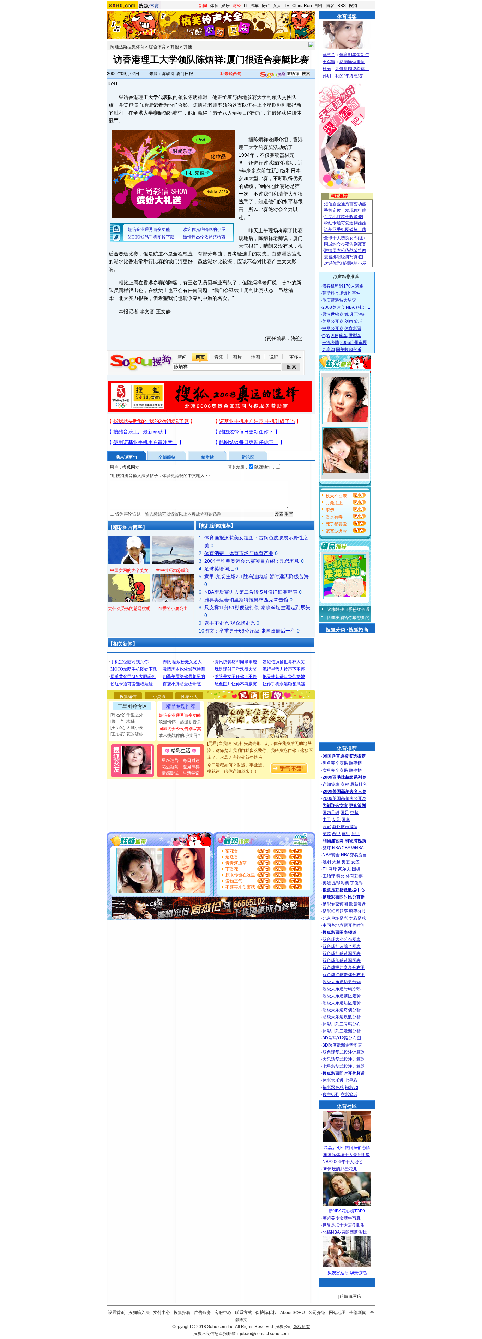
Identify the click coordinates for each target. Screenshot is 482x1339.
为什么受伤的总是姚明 (129, 608)
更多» (295, 357)
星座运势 (170, 760)
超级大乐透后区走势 (342, 1002)
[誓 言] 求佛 (122, 721)
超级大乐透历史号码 (342, 981)
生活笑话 (191, 773)
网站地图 (337, 1312)
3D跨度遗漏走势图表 (342, 1045)
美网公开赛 (332, 321)
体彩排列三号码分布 (342, 1024)
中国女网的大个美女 (129, 570)
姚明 (348, 314)
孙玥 (327, 75)
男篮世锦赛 (332, 314)
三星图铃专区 (132, 706)
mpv (326, 335)
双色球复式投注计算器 (344, 1052)
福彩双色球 (333, 1087)
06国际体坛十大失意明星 (346, 1154)
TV (286, 5)
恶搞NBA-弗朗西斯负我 (345, 1232)
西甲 (336, 833)
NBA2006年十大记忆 (342, 1161)
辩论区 (248, 457)
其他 (174, 46)
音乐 (218, 357)
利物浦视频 (355, 840)
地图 (255, 357)
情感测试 (170, 773)
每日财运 (191, 760)
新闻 (203, 5)
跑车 (343, 335)
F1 (367, 307)
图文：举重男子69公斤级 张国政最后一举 (249, 631)
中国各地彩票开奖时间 (344, 925)
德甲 (346, 833)
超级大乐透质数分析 (342, 1016)
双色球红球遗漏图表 (342, 953)
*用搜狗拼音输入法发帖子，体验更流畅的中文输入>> (160, 475)
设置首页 (116, 1312)
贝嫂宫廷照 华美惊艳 (347, 1272)
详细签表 (331, 784)
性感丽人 (189, 696)
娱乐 (225, 5)
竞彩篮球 (349, 1094)
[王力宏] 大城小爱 (126, 727)
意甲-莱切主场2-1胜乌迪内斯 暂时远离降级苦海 (256, 576)
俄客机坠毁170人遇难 (342, 286)
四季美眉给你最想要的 (348, 617)
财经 (237, 5)
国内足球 (331, 812)
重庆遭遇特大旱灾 (339, 300)
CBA (346, 847)
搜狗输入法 (139, 1312)
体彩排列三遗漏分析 (342, 1031)
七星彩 (351, 1080)
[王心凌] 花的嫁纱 (126, 734)
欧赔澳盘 (357, 904)
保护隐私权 (266, 1312)
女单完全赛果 (335, 770)
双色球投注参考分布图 (344, 967)
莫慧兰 (329, 54)
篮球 (358, 321)
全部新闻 (357, 1312)
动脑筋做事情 (352, 61)
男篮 (346, 861)
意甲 (355, 833)
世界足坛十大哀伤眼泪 (344, 1225)
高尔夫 (344, 868)
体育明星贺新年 (354, 54)
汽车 (254, 5)
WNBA (357, 847)
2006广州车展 (353, 342)
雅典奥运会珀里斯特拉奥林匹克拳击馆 (246, 600)
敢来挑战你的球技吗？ (180, 735)
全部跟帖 (166, 457)
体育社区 (347, 1106)
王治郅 (360, 314)
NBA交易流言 (354, 854)
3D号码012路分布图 (342, 1038)
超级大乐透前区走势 (342, 995)
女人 (277, 5)
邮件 (319, 5)
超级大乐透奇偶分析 (342, 1009)
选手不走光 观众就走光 (229, 623)
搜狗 (353, 5)
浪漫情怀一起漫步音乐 (180, 722)
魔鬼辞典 (191, 766)
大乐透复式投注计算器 (344, 1059)
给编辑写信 (350, 1296)
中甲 (327, 819)
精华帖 (207, 457)
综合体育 (157, 46)
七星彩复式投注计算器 (344, 1066)
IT (245, 5)
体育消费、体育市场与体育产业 (238, 553)
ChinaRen (302, 5)
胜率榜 (355, 763)
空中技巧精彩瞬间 (173, 570)
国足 (345, 812)
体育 (214, 5)
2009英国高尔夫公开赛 (344, 798)
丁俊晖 (356, 883)
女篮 (355, 861)
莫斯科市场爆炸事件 (341, 293)
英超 (327, 833)
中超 (354, 812)
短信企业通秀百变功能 (180, 715)
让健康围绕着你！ (352, 68)
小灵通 (159, 696)
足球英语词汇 (219, 569)
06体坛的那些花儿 (340, 1168)
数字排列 (331, 1094)
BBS (341, 5)
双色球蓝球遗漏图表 (342, 960)
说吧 (273, 357)
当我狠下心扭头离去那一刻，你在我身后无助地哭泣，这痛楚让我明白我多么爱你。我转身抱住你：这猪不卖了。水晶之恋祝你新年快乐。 (260, 742)
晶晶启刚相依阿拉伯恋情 (347, 1147)
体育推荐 (347, 748)
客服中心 (223, 1312)
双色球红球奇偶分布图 (344, 974)
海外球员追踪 (344, 826)
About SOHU (292, 1312)
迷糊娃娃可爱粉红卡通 (348, 609)
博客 (330, 5)
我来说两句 (230, 73)
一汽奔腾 (330, 342)
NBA (350, 307)
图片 (237, 357)
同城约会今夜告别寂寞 (180, 728)
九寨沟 (328, 349)
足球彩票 (340, 883)
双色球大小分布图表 (342, 939)
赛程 (345, 784)
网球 (333, 868)
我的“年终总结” (349, 75)
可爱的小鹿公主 (173, 608)
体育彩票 (352, 328)
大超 (336, 861)
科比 (360, 307)
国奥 (346, 819)
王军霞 (329, 61)
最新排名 (358, 784)
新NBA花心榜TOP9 (347, 1211)
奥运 (327, 883)
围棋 (356, 868)
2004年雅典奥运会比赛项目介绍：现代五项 (252, 561)
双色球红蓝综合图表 (342, 946)
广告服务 (202, 1312)
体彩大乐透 (333, 1080)
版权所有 (301, 1326)
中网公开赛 (332, 328)
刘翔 (348, 321)
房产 (265, 5)
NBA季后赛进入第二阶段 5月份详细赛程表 (250, 592)
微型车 (355, 335)
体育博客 (347, 16)
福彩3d (351, 1087)
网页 (200, 357)
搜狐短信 (128, 696)
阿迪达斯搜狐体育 (127, 46)
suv (334, 335)
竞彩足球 (357, 918)
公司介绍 (316, 1312)
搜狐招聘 (182, 1312)
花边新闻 (170, 766)
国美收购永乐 (348, 349)
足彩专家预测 (335, 904)
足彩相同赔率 (335, 911)
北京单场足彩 (335, 918)
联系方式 (243, 1312)
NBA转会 (331, 854)
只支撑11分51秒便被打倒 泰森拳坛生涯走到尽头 (257, 607)
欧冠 (327, 826)
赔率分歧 (357, 911)
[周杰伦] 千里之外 (126, 714)
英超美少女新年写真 (342, 1218)
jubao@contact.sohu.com (264, 1333)
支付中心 (161, 1312)
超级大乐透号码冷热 (342, 988)
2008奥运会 (333, 307)
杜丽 (327, 68)
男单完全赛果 (335, 763)
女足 (336, 819)
